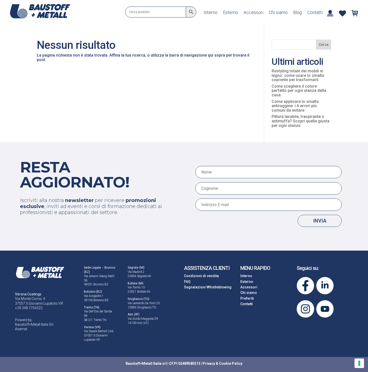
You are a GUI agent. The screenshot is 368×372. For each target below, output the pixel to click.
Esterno (230, 13)
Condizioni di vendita (201, 276)
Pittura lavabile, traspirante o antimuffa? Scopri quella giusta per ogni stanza (300, 121)
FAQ (187, 282)
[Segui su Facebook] (305, 285)
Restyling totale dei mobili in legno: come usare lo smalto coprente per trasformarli (298, 75)
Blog (297, 13)
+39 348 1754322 (29, 308)
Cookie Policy (230, 363)
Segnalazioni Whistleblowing (208, 287)
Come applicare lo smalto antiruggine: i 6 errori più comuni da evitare (295, 106)
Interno (211, 13)
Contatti (315, 13)
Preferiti (247, 298)
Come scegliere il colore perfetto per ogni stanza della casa (299, 90)
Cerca (323, 45)
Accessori (253, 13)
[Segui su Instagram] (305, 309)
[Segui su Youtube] (325, 309)
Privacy (209, 363)
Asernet (21, 329)
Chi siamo (278, 13)
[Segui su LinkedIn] (325, 285)
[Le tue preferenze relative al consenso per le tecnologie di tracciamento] (359, 363)
